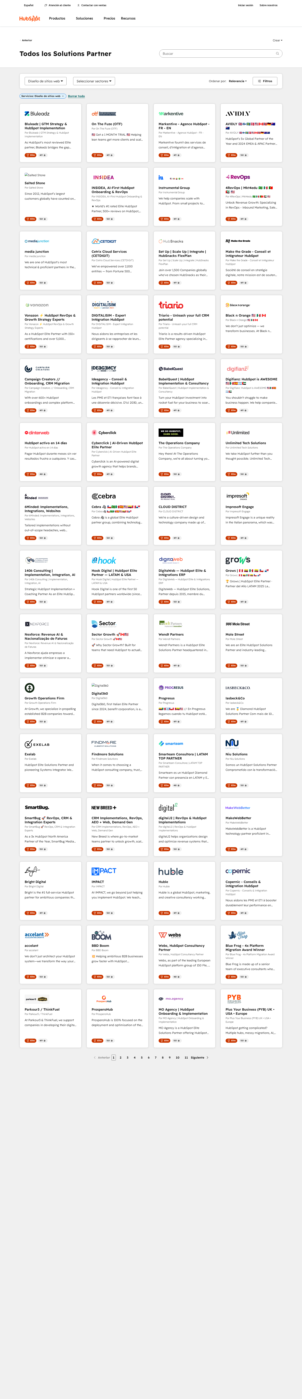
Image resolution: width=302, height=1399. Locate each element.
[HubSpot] (30, 18)
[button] (277, 40)
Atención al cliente (60, 5)
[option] (44, 81)
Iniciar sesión (245, 5)
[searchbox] (220, 53)
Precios (109, 18)
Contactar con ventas (93, 5)
